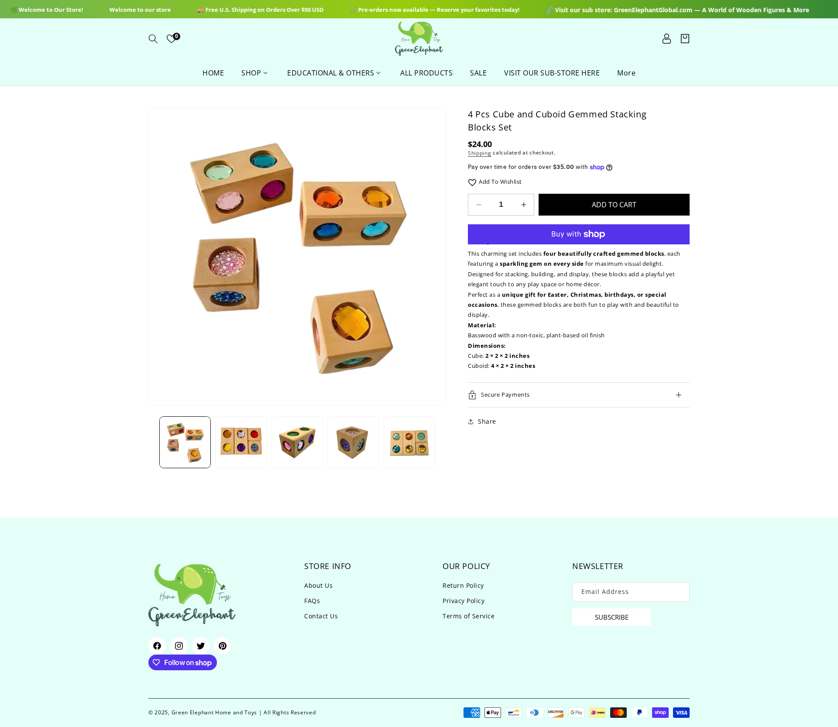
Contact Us (321, 616)
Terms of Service (469, 616)
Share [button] (487, 421)
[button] (153, 39)
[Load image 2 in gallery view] (241, 442)
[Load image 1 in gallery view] (185, 442)
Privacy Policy (463, 601)
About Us (318, 585)
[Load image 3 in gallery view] (297, 442)
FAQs (312, 601)
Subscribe (611, 617)
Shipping (479, 153)
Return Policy (463, 585)
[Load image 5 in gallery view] (409, 442)
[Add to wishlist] (472, 182)
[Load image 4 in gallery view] (353, 442)
